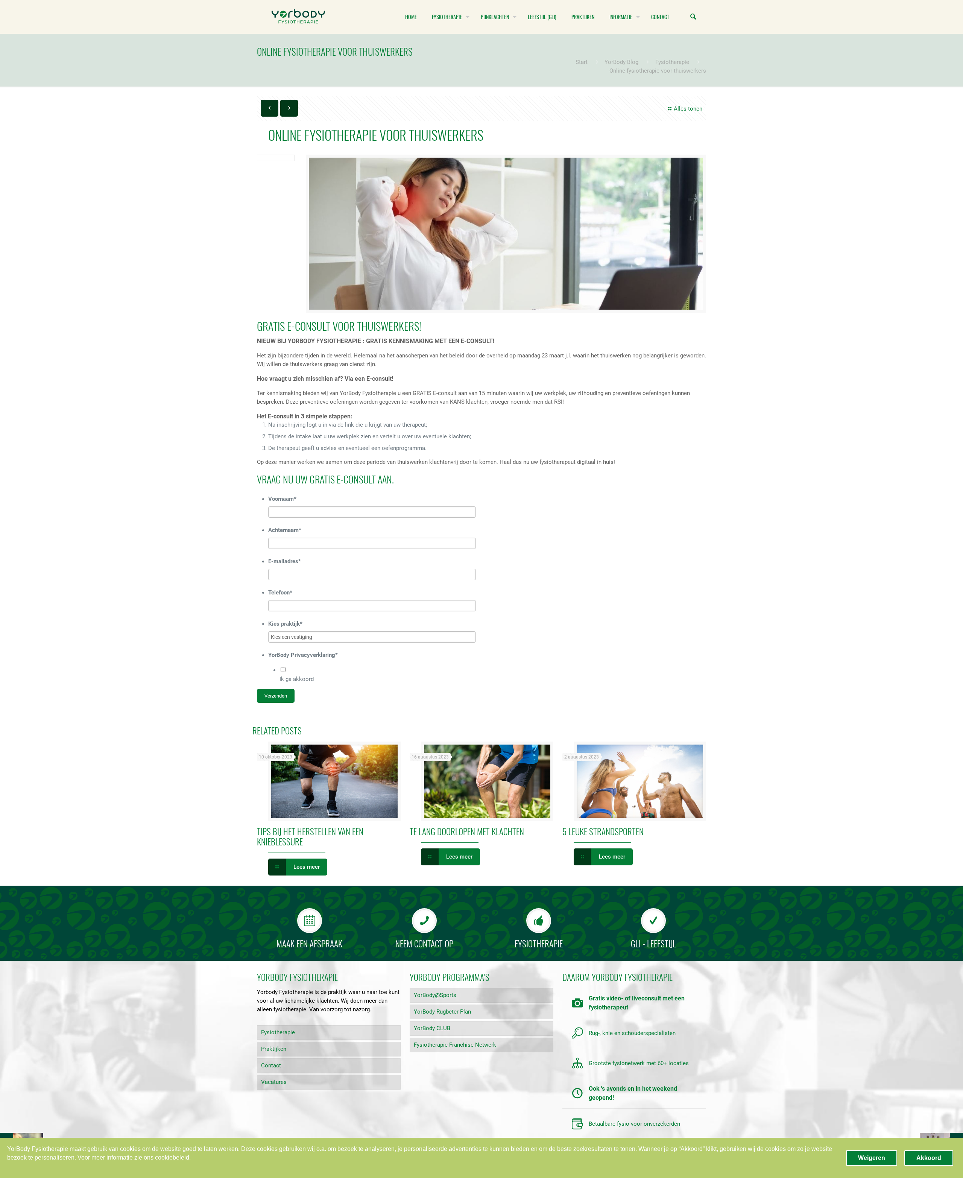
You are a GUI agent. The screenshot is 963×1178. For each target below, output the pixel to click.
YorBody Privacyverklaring (303, 655)
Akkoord (928, 1158)
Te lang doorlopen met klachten (467, 831)
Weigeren (871, 1158)
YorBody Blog (621, 62)
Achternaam (284, 530)
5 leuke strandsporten (603, 831)
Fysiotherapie (672, 62)
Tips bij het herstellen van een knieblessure (310, 836)
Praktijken (273, 1049)
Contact (271, 1065)
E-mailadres (284, 561)
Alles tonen (688, 108)
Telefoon (280, 592)
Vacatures (274, 1082)
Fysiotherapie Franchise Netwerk (455, 1044)
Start (582, 62)
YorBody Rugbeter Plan (442, 1011)
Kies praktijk (285, 623)
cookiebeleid (172, 1157)
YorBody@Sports (435, 995)
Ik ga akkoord (296, 679)
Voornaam (282, 499)
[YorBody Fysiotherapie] (298, 17)
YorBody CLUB (432, 1028)
